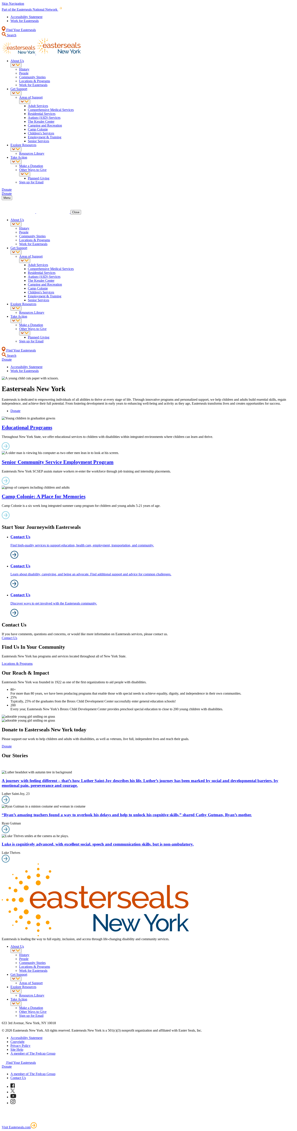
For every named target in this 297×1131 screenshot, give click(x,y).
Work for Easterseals (24, 21)
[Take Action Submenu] (16, 161)
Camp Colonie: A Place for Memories (43, 496)
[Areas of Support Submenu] (24, 101)
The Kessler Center (41, 121)
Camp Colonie (38, 129)
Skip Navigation (13, 3)
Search (11, 35)
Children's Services (41, 133)
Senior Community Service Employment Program (57, 462)
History (24, 69)
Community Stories (32, 77)
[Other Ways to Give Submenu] (24, 174)
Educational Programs (27, 427)
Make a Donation (31, 166)
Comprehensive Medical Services (51, 110)
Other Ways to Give (33, 170)
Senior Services (38, 141)
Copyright (17, 1042)
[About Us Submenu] (16, 65)
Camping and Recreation (45, 125)
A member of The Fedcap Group (32, 1053)
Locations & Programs (34, 81)
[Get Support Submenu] (16, 93)
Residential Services (41, 114)
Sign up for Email (31, 182)
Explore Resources (23, 145)
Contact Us (9, 638)
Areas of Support (31, 97)
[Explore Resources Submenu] (16, 149)
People (23, 73)
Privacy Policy (20, 1045)
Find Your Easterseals (20, 30)
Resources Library (31, 153)
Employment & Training (44, 137)
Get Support (18, 89)
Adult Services (38, 106)
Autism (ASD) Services (44, 117)
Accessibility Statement (26, 17)
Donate (15, 411)
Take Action (18, 157)
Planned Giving (38, 178)
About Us (17, 61)
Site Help (16, 1049)
